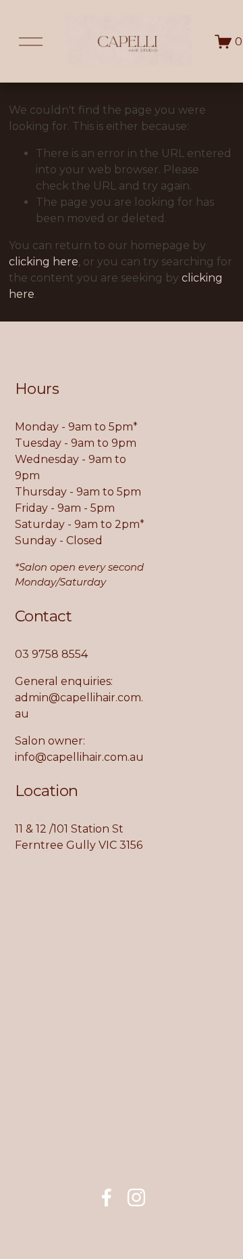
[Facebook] (106, 1197)
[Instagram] (136, 1197)
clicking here (43, 261)
